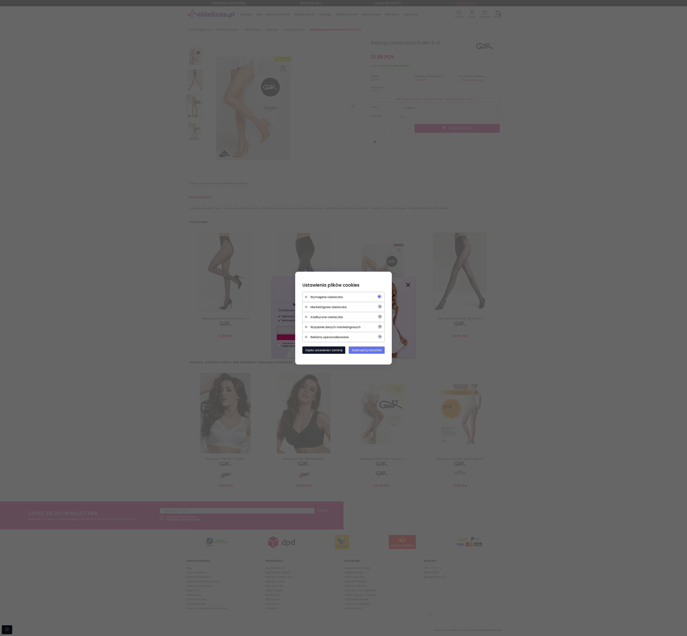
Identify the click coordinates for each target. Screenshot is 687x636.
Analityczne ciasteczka (326, 317)
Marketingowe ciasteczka (328, 307)
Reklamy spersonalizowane (329, 337)
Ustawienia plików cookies (330, 284)
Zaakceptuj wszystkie (367, 350)
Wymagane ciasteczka (326, 297)
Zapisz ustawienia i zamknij (323, 350)
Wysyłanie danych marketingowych (335, 327)
